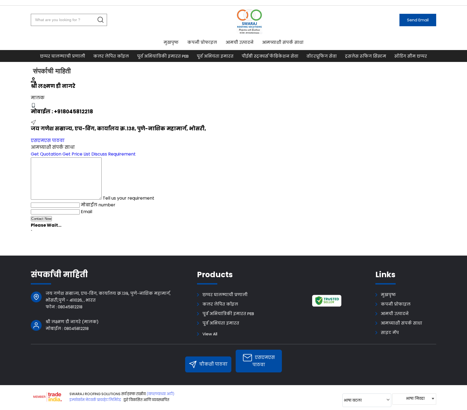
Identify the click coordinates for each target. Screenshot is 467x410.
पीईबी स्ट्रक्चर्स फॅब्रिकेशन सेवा (270, 56)
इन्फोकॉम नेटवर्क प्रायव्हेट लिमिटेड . (96, 399)
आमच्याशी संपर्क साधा (282, 42)
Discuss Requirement (113, 154)
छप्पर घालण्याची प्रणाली (62, 56)
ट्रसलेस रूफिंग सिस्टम (365, 56)
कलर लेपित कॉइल (111, 56)
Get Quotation (46, 154)
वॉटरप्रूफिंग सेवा (321, 56)
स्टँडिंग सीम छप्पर (410, 56)
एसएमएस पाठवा (48, 140)
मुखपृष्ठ (171, 42)
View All (209, 334)
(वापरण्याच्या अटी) (160, 393)
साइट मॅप (390, 332)
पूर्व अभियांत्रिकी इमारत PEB (163, 56)
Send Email (418, 20)
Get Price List (76, 154)
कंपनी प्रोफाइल (202, 42)
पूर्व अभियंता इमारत (215, 56)
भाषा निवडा (415, 398)
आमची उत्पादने (239, 42)
